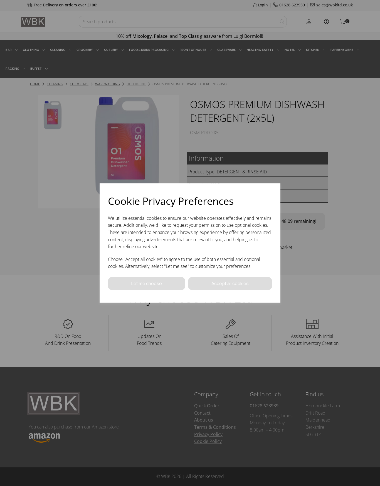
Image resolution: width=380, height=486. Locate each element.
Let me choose (146, 283)
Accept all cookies (230, 283)
